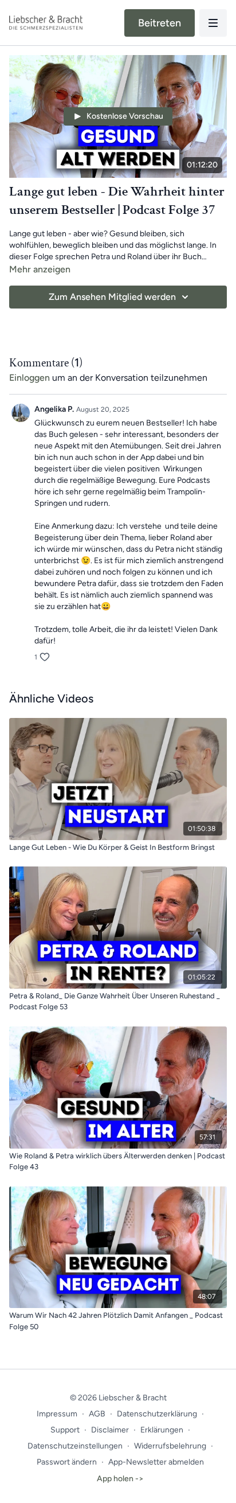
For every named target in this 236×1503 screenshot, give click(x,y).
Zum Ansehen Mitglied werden (112, 296)
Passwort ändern (67, 1462)
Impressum (57, 1414)
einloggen (29, 377)
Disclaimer (110, 1430)
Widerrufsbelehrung (170, 1446)
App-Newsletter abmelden (156, 1462)
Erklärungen (161, 1430)
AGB (97, 1414)
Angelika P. (54, 409)
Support (65, 1430)
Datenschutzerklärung (157, 1414)
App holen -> (120, 1479)
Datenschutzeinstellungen (75, 1446)
